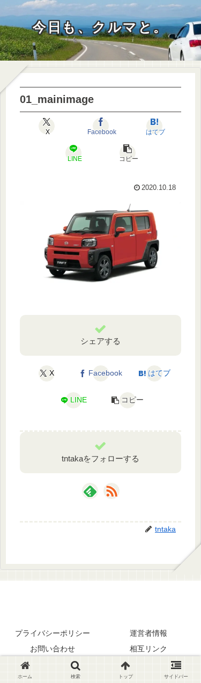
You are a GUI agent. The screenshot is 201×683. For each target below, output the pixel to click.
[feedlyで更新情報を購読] (90, 491)
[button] (127, 153)
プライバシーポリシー (52, 633)
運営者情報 (148, 633)
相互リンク (148, 648)
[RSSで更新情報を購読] (111, 491)
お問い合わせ (52, 648)
